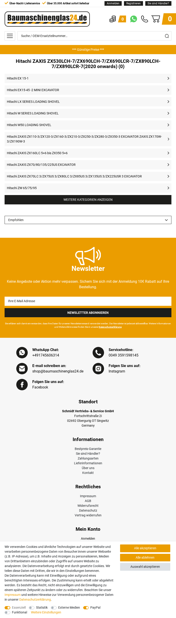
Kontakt (88, 473)
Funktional (19, 612)
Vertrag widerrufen (88, 515)
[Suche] (166, 36)
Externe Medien (69, 607)
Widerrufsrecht (88, 505)
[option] (88, 49)
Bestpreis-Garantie (88, 449)
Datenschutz (88, 510)
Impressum (88, 496)
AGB (88, 501)
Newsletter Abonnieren (88, 312)
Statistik (42, 607)
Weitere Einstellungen (46, 612)
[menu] (10, 35)
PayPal (95, 607)
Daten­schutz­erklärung (35, 599)
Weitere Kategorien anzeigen (88, 199)
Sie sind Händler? (158, 3)
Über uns (88, 468)
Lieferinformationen (88, 463)
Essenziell (19, 607)
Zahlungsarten (88, 458)
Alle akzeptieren (145, 548)
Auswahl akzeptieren (145, 566)
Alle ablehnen (145, 557)
